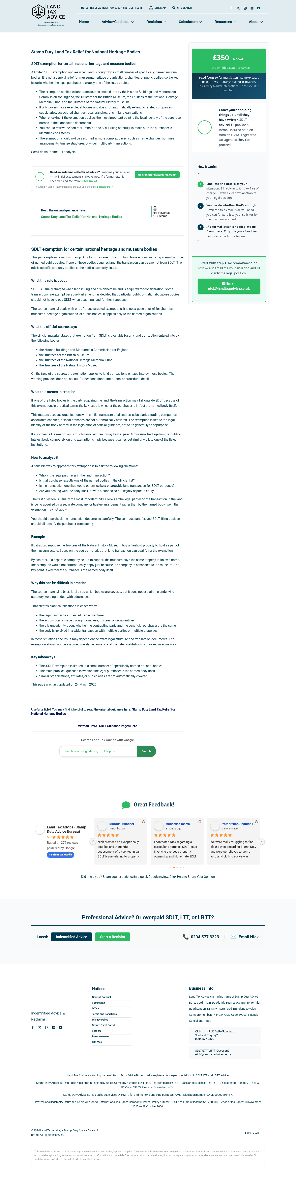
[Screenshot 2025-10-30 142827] (157, 1038)
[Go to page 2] (177, 868)
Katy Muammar (120, 824)
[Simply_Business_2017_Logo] (157, 1024)
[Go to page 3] (180, 867)
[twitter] (238, 8)
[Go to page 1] (174, 867)
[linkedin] (252, 8)
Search (146, 751)
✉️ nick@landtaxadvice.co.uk (157, 174)
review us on (58, 854)
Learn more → (105, 186)
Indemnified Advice (71, 937)
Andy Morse (231, 824)
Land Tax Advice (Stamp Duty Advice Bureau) (66, 829)
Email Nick (244, 937)
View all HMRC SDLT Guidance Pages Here (107, 726)
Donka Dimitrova (178, 824)
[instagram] (245, 8)
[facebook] (231, 8)
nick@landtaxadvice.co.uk (213, 1054)
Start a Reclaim (112, 937)
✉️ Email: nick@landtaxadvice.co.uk (229, 286)
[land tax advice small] (48, 5)
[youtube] (258, 8)
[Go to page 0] (170, 867)
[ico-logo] (157, 987)
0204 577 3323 (201, 937)
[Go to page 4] (183, 867)
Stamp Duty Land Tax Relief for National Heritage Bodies (81, 217)
